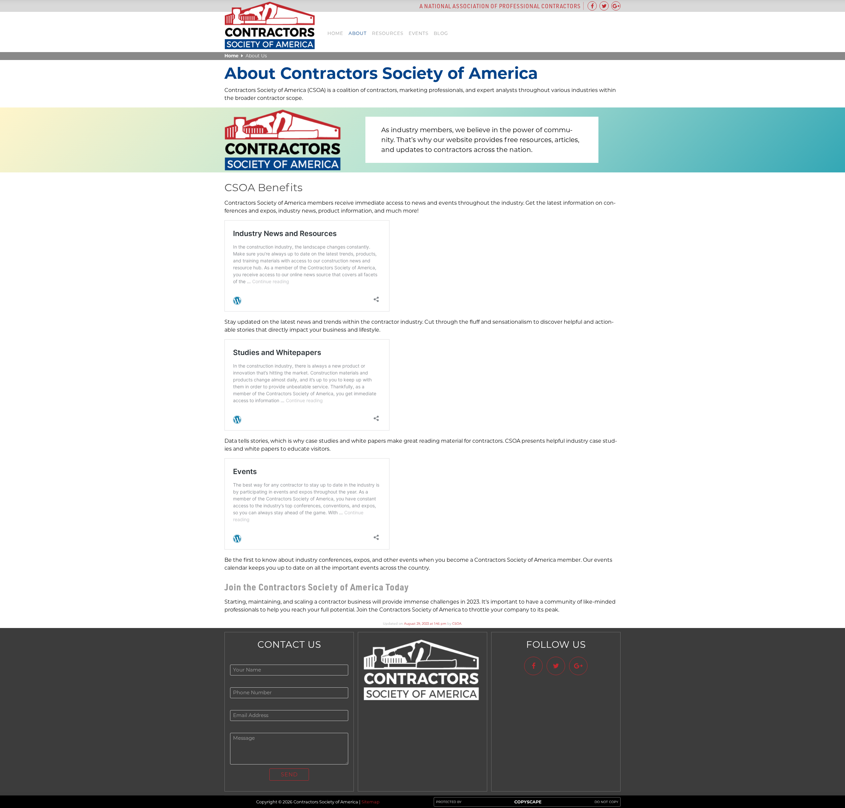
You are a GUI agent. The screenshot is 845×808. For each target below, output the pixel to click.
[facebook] (592, 6)
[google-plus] (616, 6)
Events (418, 33)
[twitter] (604, 6)
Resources (387, 33)
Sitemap (370, 801)
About (358, 33)
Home (335, 33)
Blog (441, 33)
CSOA (456, 623)
